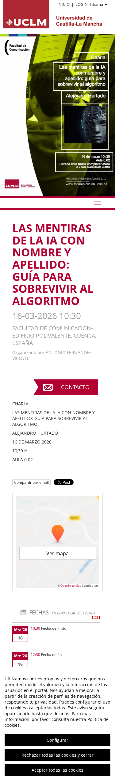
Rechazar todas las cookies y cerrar (57, 755)
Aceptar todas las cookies (57, 770)
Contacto (75, 387)
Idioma (96, 4)
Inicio (63, 4)
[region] (57, 724)
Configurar (57, 740)
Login (81, 4)
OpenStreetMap (70, 586)
